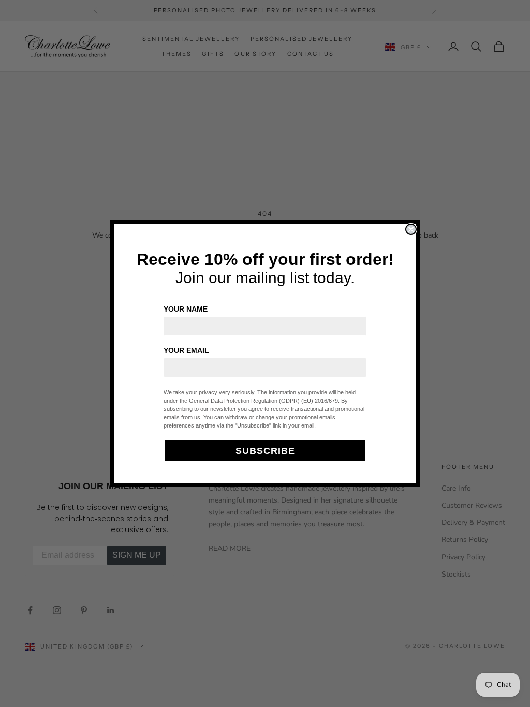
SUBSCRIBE (265, 451)
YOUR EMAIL (186, 350)
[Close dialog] (411, 229)
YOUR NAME (186, 309)
